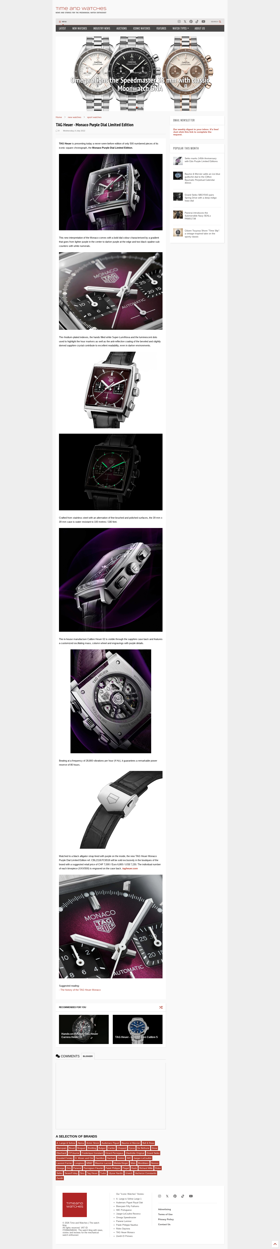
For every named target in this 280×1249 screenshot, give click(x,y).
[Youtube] (203, 21)
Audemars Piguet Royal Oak (129, 1202)
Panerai (77, 1168)
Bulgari (102, 1148)
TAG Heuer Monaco (125, 1232)
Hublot (121, 1158)
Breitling (92, 1148)
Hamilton (100, 1158)
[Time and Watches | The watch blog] (81, 11)
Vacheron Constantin (145, 1173)
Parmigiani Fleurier (93, 1168)
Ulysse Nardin (116, 1173)
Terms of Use (165, 1214)
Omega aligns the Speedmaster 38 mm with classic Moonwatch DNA (140, 84)
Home (59, 117)
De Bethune (143, 1148)
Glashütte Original (135, 1153)
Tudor (103, 1173)
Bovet (72, 1148)
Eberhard (61, 1153)
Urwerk (129, 1173)
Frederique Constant (92, 1153)
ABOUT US (200, 28)
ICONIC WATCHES (141, 28)
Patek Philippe (112, 1168)
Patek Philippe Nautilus (127, 1225)
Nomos (154, 1163)
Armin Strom (92, 1143)
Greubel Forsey (65, 1158)
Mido (133, 1163)
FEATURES (161, 28)
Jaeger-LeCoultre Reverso (128, 1214)
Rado (134, 1168)
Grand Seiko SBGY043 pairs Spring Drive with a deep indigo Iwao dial (201, 198)
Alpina (81, 1143)
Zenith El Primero (124, 1236)
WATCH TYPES (180, 28)
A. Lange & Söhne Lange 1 (128, 1199)
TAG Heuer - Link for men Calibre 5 (136, 1037)
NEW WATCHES (79, 28)
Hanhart (111, 1158)
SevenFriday (71, 1173)
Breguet (81, 1148)
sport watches (94, 117)
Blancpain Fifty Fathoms (127, 1206)
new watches (74, 117)
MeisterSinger (121, 1163)
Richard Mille (146, 1168)
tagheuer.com (130, 868)
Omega (60, 1168)
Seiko (59, 1173)
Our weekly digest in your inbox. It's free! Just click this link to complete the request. (196, 132)
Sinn (82, 1173)
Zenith (60, 1178)
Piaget (125, 1168)
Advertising (164, 1209)
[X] (185, 21)
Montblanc (143, 1163)
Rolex (158, 1168)
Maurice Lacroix (103, 1163)
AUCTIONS (122, 28)
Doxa (154, 1148)
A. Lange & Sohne (66, 1143)
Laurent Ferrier (64, 1163)
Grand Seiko (153, 1153)
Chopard (121, 1148)
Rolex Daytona (123, 1228)
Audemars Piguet (110, 1143)
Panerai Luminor (123, 1221)
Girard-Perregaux (114, 1153)
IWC (129, 1158)
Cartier (111, 1148)
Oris (69, 1168)
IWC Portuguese (124, 1210)
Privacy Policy (166, 1219)
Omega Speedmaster (126, 1217)
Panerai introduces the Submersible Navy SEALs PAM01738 (198, 215)
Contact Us (164, 1224)
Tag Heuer (92, 1173)
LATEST (62, 28)
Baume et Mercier (131, 1143)
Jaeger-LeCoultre (143, 1158)
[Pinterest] (190, 21)
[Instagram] (179, 21)
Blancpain (62, 1148)
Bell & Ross (148, 1143)
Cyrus (132, 1148)
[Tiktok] (197, 21)
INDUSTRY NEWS (101, 28)
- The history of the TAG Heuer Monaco (80, 989)
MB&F (89, 1163)
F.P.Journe (74, 1153)
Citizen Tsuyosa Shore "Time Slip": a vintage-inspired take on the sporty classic (202, 233)
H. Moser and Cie (84, 1158)
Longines (79, 1163)
